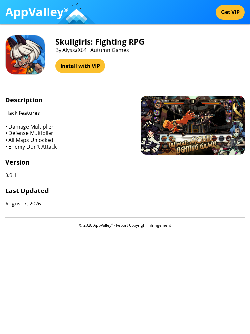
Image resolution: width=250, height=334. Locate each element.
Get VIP (230, 12)
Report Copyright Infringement (143, 225)
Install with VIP (80, 65)
